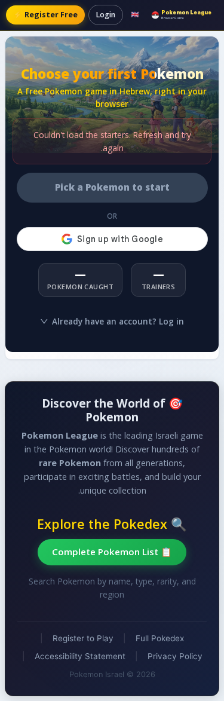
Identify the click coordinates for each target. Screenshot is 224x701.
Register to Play (83, 638)
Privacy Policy (175, 656)
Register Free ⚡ (45, 15)
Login (105, 15)
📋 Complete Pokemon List (112, 552)
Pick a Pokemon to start (112, 187)
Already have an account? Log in (118, 321)
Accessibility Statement (80, 656)
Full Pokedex (160, 638)
